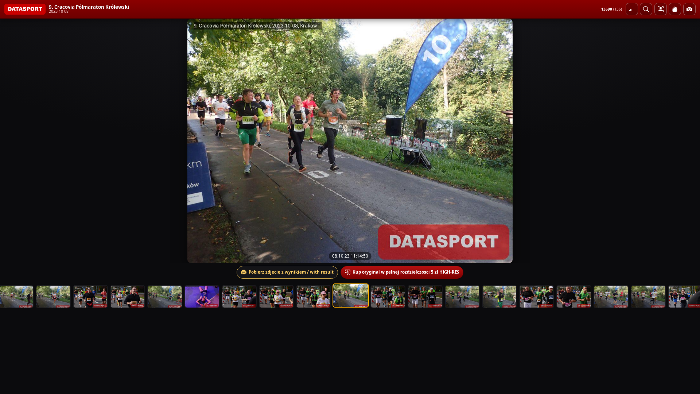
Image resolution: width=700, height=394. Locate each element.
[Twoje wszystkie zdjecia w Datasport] (660, 9)
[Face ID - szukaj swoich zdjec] (646, 9)
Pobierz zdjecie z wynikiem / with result (291, 272)
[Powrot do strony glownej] (675, 9)
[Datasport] (25, 9)
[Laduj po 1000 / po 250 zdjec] (632, 9)
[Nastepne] (688, 140)
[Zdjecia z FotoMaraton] (689, 9)
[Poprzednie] (12, 140)
